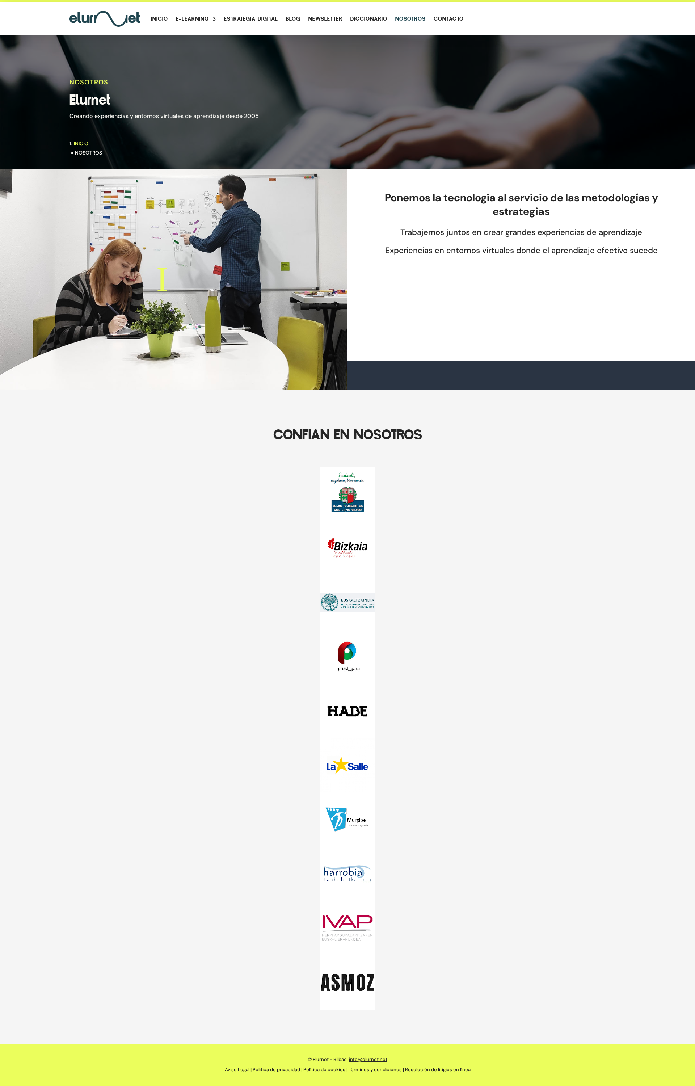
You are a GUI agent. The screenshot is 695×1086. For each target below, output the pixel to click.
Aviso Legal (237, 1069)
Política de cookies (324, 1069)
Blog (293, 19)
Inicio (159, 19)
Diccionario (368, 19)
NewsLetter (325, 19)
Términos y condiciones (376, 1069)
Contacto (449, 19)
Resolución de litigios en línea (438, 1069)
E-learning (192, 19)
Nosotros (410, 19)
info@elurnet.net (368, 1059)
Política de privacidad (276, 1069)
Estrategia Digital (251, 19)
